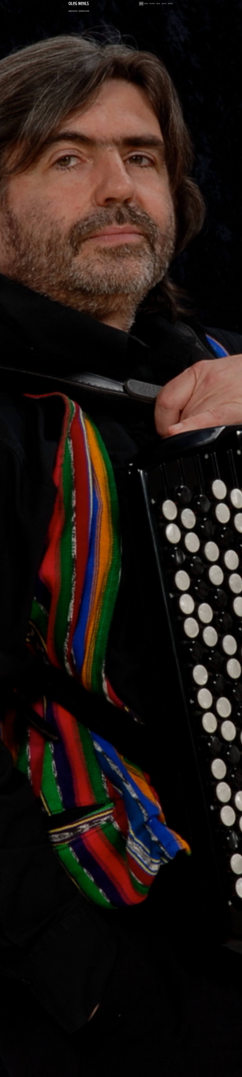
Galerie (164, 3)
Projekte (152, 3)
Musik (158, 3)
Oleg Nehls (79, 3)
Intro (141, 3)
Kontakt (170, 3)
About (146, 3)
